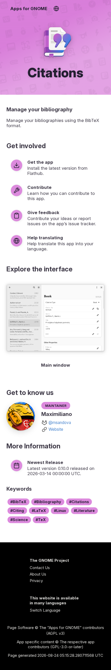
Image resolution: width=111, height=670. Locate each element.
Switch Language (45, 610)
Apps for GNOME (28, 8)
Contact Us (40, 567)
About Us (38, 574)
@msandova (60, 422)
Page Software (20, 627)
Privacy (36, 580)
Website (56, 429)
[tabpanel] (55, 325)
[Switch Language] (56, 9)
